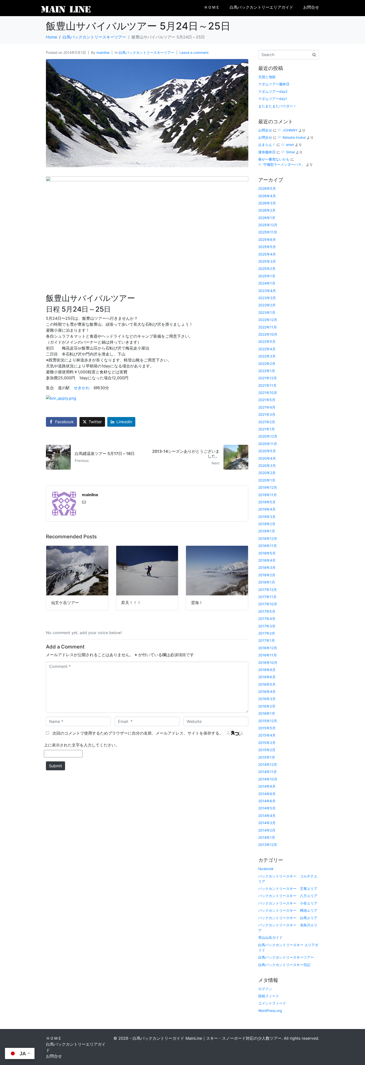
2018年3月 (267, 567)
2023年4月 (267, 291)
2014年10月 (267, 779)
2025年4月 (267, 254)
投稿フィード (268, 996)
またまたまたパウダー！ (277, 106)
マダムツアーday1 (272, 99)
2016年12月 (267, 648)
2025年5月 (267, 247)
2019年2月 (266, 524)
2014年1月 (266, 837)
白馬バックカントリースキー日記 (284, 965)
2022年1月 (266, 371)
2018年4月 (267, 560)
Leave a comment (194, 52)
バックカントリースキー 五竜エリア (287, 888)
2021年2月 (266, 422)
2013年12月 (267, 844)
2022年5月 (267, 341)
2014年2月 (266, 830)
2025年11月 (267, 232)
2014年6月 (267, 801)
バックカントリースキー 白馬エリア (287, 918)
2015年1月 (266, 757)
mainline (103, 52)
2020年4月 (267, 458)
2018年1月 (266, 582)
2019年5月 (267, 502)
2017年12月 (267, 589)
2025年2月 (267, 268)
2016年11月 (267, 655)
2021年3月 (266, 414)
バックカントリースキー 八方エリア (287, 896)
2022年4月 (267, 349)
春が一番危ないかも (274, 159)
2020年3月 (267, 465)
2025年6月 (267, 239)
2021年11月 (267, 385)
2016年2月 (266, 706)
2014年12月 (267, 764)
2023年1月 (266, 312)
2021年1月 (266, 429)
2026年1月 (266, 218)
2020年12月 (267, 436)
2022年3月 (267, 356)
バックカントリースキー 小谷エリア (287, 903)
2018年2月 (266, 575)
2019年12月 (267, 487)
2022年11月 (267, 327)
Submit (55, 765)
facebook (266, 869)
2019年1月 (266, 531)
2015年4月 (267, 735)
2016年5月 (267, 684)
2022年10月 (267, 334)
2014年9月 (267, 786)
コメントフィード (272, 1003)
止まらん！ (267, 144)
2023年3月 (267, 298)
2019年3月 (267, 517)
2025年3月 (267, 261)
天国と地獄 (267, 77)
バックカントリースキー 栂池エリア (287, 910)
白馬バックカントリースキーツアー (146, 52)
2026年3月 (267, 203)
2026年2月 (267, 210)
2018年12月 (267, 538)
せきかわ (82, 387)
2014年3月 (267, 823)
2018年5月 (267, 553)
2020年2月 (267, 473)
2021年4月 (266, 407)
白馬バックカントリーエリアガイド (261, 7)
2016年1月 (266, 713)
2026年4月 (267, 196)
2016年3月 (267, 699)
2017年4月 (266, 618)
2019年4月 (267, 509)
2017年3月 (266, 626)
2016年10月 (267, 662)
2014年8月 (267, 794)
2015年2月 (266, 750)
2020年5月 (267, 451)
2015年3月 (267, 743)
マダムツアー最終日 (274, 84)
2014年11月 (267, 772)
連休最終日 (267, 152)
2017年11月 (267, 597)
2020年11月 (267, 444)
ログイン (265, 989)
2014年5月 (267, 808)
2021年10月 (267, 392)
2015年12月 (267, 721)
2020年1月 (266, 480)
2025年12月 (267, 225)
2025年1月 (266, 276)
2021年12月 (267, 378)
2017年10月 (267, 604)
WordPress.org (270, 1010)
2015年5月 (267, 728)
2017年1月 (266, 640)
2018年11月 (267, 546)
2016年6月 (267, 677)
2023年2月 (267, 305)
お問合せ (311, 7)
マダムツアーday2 (272, 91)
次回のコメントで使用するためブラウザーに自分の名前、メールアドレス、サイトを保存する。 (137, 733)
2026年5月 (267, 188)
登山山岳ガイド (270, 937)
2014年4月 (267, 815)
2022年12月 (267, 320)
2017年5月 (266, 611)
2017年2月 (266, 633)
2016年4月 (267, 691)
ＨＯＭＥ (212, 7)
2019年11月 (267, 495)
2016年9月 (267, 670)
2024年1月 (266, 283)
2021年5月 (266, 400)
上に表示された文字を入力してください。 (81, 744)
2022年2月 (266, 363)
